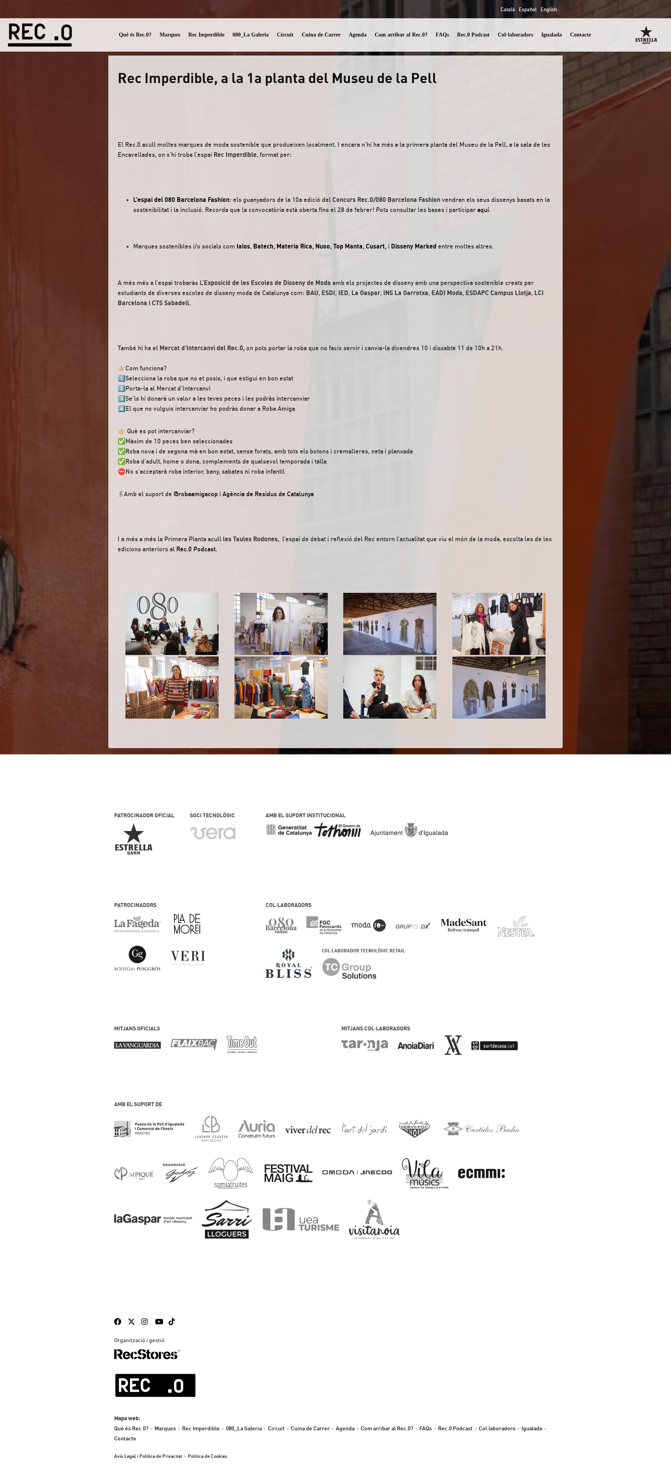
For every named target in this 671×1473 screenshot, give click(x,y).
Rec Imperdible (206, 35)
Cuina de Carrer (321, 35)
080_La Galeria (251, 35)
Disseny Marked (413, 246)
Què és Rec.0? (135, 35)
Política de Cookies (207, 1456)
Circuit (285, 35)
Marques (170, 35)
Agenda (358, 35)
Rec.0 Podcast (473, 35)
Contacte (580, 35)
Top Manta (348, 246)
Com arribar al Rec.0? (401, 35)
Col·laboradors (515, 35)
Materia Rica (294, 246)
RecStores (147, 1354)
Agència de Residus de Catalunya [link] (268, 494)
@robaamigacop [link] (196, 494)
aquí (483, 210)
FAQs (442, 35)
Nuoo (322, 246)
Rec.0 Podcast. (196, 549)
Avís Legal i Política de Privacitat (148, 1456)
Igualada (551, 35)
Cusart (375, 246)
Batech (263, 246)
